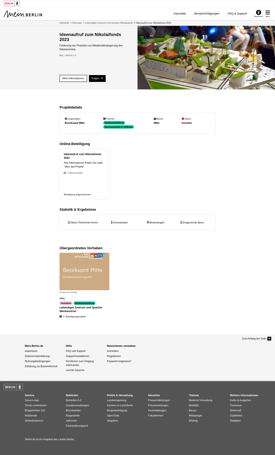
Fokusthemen (155, 415)
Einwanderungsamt (77, 425)
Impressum (31, 351)
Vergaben (112, 420)
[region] (83, 222)
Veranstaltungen (157, 410)
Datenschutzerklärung (37, 356)
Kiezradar (180, 13)
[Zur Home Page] (23, 13)
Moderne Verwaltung (200, 400)
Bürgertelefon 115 (35, 410)
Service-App (32, 400)
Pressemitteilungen (159, 400)
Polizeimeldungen (158, 405)
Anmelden (113, 351)
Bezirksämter (73, 410)
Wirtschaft (235, 410)
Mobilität (193, 405)
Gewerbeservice (34, 420)
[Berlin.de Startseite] (13, 387)
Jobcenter (71, 420)
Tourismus (236, 405)
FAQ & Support (237, 13)
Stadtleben (236, 415)
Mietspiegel (195, 415)
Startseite (64, 23)
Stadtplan (235, 420)
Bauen (192, 410)
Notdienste (31, 415)
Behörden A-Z (74, 400)
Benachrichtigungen (207, 13)
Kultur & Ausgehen (240, 400)
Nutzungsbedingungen (38, 361)
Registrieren (114, 356)
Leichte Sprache (75, 370)
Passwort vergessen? (119, 361)
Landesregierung (116, 400)
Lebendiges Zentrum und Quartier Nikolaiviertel (109, 23)
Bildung (193, 420)
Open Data (113, 415)
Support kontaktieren (77, 356)
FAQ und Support (75, 351)
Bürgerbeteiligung (117, 410)
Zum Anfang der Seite (254, 338)
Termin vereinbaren (36, 405)
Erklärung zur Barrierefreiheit (41, 366)
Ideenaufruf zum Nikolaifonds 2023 (153, 23)
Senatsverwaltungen (77, 405)
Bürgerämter (73, 415)
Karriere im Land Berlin (120, 405)
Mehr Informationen (73, 78)
